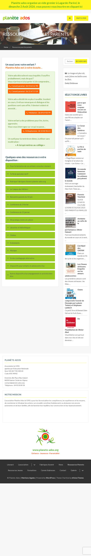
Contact (63, 470)
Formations (31, 470)
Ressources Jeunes (15, 470)
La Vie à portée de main (81, 149)
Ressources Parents (76, 465)
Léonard (10, 465)
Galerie (74, 470)
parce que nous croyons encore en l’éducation (82, 107)
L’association (23, 465)
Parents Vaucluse (81, 195)
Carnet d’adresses (48, 470)
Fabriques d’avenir (47, 465)
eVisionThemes (78, 478)
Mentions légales (28, 478)
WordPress (50, 478)
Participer (81, 18)
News (61, 465)
